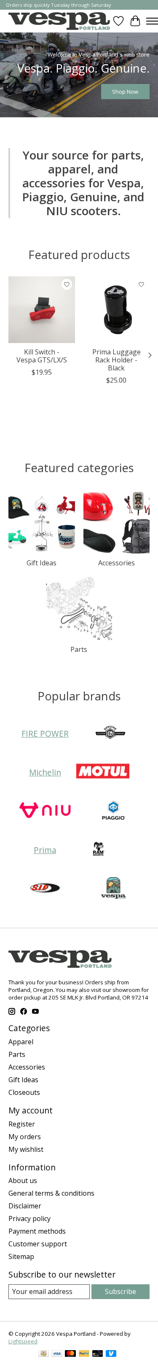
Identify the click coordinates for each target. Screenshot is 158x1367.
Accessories (116, 562)
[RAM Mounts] (98, 850)
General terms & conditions (51, 1193)
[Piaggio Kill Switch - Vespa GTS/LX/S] (41, 309)
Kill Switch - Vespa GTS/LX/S (41, 356)
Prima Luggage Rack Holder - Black (116, 360)
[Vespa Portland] (59, 21)
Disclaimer (24, 1205)
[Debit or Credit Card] (97, 1354)
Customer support (37, 1243)
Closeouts (24, 1092)
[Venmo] (111, 1354)
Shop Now (125, 91)
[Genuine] (110, 733)
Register (21, 1124)
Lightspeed (22, 1341)
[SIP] (45, 889)
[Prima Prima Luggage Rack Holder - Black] (116, 309)
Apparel (20, 1041)
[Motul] (102, 772)
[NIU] (45, 811)
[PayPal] (84, 1354)
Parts (78, 649)
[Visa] (56, 1354)
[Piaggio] (113, 811)
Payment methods (37, 1231)
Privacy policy (29, 1218)
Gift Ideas (41, 562)
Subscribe (120, 1291)
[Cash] (43, 1354)
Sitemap (21, 1256)
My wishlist (25, 1149)
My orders (24, 1136)
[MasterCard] (70, 1354)
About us (22, 1180)
